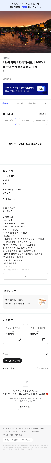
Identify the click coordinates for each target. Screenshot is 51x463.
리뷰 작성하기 (25, 407)
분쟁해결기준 (34, 431)
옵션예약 (6, 103)
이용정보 (32, 103)
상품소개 (19, 103)
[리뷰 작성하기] (46, 354)
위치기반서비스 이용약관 (21, 429)
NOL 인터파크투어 (12, 361)
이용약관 (6, 429)
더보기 (26, 276)
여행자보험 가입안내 (10, 431)
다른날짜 (42, 114)
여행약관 (23, 431)
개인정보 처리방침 (39, 429)
